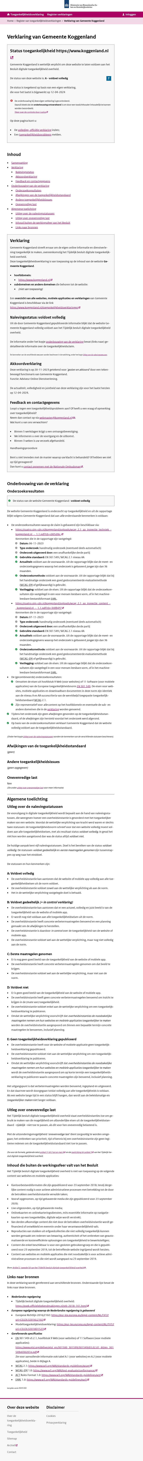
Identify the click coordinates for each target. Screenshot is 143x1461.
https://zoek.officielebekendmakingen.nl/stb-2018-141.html (52, 1306)
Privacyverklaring (56, 1422)
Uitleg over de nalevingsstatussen (35, 213)
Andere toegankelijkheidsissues (34, 199)
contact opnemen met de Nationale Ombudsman (53, 466)
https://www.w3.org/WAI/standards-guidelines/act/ (72, 1375)
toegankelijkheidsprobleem (35, 134)
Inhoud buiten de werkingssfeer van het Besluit (43, 222)
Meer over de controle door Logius (31, 112)
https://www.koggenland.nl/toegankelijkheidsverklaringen (45, 307)
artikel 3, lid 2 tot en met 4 (52, 1152)
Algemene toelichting (23, 209)
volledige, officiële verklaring (34, 130)
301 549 (83, 686)
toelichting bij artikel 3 (82, 1152)
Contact (11, 1452)
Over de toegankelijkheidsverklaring (21, 1420)
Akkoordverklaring (26, 176)
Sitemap (12, 1438)
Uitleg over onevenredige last (33, 218)
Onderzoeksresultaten (28, 190)
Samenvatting (19, 163)
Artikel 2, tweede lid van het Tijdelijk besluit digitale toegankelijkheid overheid (49, 1267)
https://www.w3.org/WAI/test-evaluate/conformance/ (65, 1370)
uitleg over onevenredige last (30, 788)
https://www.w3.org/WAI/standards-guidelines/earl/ (58, 1379)
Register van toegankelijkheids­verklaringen (38, 20)
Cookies (51, 1416)
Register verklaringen (59, 14)
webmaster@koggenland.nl (57, 417)
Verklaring (17, 167)
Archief (12, 1446)
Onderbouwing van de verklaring (30, 186)
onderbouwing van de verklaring (65, 341)
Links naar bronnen (27, 227)
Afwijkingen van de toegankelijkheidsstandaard (43, 195)
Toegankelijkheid (17, 1432)
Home (10, 20)
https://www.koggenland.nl (35, 280)
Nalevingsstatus (25, 172)
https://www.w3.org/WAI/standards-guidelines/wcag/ (60, 1366)
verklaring (53, 709)
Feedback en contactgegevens (33, 181)
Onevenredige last (26, 204)
